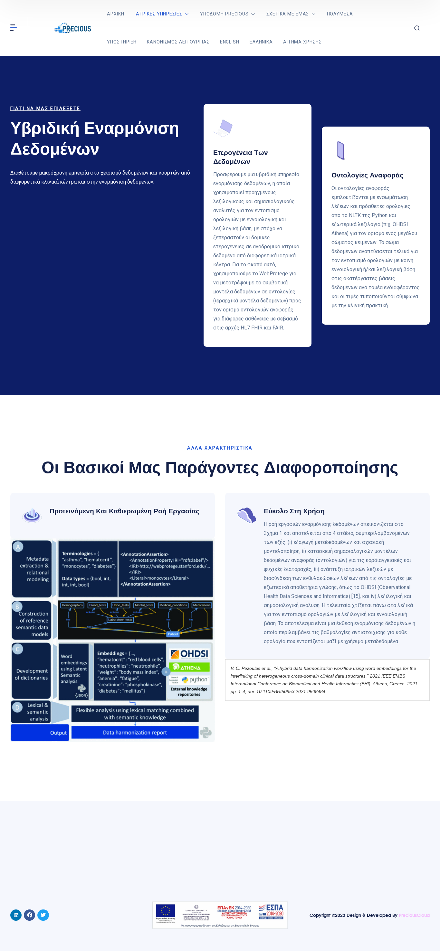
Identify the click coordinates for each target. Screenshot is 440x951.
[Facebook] (29, 915)
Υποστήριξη (122, 41)
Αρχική (115, 13)
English (229, 41)
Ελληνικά (261, 41)
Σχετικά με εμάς (287, 13)
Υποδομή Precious (224, 13)
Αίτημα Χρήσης (302, 41)
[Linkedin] (16, 915)
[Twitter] (43, 915)
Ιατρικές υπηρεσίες (158, 13)
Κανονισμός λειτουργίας (178, 41)
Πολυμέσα (340, 13)
